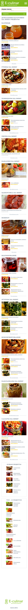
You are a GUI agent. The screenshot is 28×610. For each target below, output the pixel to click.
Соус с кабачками (17, 540)
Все (14, 63)
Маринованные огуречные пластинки (16, 504)
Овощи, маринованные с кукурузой (17, 552)
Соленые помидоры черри (7, 116)
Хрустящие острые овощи (16, 479)
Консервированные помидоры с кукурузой (10, 514)
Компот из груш (5, 235)
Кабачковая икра (17, 520)
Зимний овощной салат (16, 365)
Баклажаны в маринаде (16, 409)
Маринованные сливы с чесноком (17, 473)
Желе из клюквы (16, 546)
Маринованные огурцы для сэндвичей (16, 485)
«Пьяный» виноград (15, 525)
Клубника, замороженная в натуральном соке (11, 210)
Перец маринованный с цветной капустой (11, 153)
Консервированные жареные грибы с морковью (12, 354)
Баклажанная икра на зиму (7, 398)
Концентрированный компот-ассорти (11, 535)
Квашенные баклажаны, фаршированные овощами (16, 372)
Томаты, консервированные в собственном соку (17, 127)
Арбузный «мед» (17, 557)
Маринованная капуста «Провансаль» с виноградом (17, 290)
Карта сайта (14, 607)
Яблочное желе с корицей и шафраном (17, 491)
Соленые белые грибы (6, 84)
